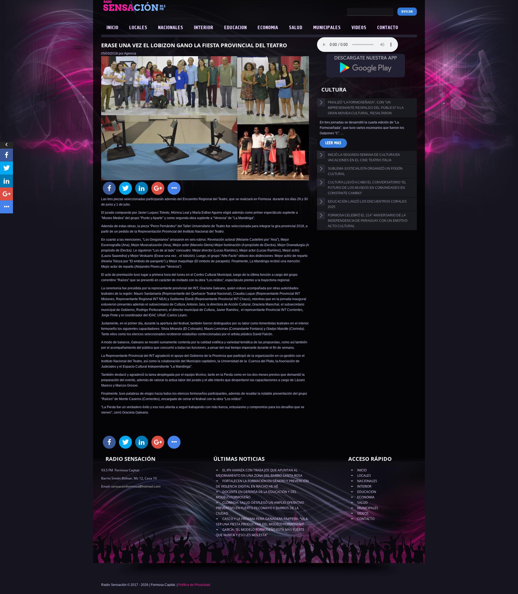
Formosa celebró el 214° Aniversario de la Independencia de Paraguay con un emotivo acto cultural (367, 220)
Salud (295, 27)
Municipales (327, 27)
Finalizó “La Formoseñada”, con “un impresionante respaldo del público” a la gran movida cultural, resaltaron (366, 107)
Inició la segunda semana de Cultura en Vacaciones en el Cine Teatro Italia (364, 157)
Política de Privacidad (194, 585)
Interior (203, 27)
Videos (359, 27)
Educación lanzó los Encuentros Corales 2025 (367, 204)
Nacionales (170, 27)
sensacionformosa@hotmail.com (136, 486)
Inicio (112, 27)
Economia (268, 27)
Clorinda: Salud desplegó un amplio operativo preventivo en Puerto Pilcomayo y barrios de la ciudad (260, 508)
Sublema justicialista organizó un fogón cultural (365, 171)
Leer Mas (333, 143)
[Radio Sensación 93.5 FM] (164, 6)
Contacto (387, 27)
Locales (138, 27)
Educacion (235, 27)
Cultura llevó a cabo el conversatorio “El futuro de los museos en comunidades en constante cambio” (367, 187)
